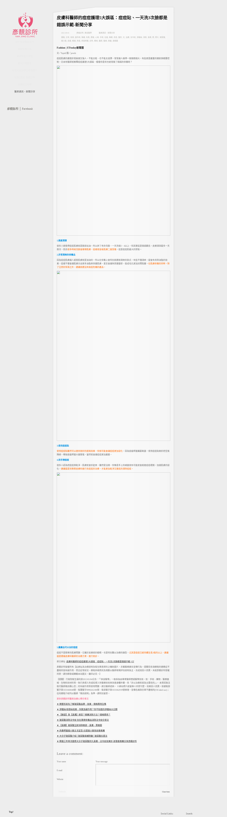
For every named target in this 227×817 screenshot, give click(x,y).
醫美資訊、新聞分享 (24, 91)
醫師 (100, 41)
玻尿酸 (162, 37)
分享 (67, 37)
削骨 (72, 37)
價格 (63, 37)
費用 (96, 41)
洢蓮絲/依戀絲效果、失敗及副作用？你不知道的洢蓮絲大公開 (88, 709)
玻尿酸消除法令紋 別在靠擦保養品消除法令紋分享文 (84, 720)
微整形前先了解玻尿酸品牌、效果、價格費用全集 (82, 704)
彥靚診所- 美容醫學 (84, 33)
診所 (91, 41)
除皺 (110, 41)
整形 (120, 37)
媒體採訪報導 (25, 84)
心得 (97, 37)
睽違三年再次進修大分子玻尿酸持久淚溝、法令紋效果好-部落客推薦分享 (93, 741)
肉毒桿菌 (84, 41)
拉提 (106, 37)
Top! (11, 812)
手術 (101, 37)
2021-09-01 (65, 33)
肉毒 (78, 41)
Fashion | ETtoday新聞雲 (70, 47)
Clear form (166, 792)
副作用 (77, 37)
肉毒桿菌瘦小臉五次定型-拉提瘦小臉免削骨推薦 (82, 730)
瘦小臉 (64, 41)
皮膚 (69, 41)
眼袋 (74, 41)
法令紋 (133, 37)
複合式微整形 (25, 63)
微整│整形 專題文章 (24, 77)
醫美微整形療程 (25, 56)
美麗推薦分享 (25, 49)
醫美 (105, 41)
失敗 (88, 37)
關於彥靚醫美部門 (24, 42)
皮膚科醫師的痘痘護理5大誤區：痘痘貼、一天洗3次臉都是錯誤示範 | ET (100, 661)
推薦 (111, 37)
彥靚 (92, 37)
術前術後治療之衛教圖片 (24, 70)
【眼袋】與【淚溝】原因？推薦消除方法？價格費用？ (84, 715)
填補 (83, 37)
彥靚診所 (132, 741)
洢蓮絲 (139, 37)
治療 (127, 37)
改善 (115, 37)
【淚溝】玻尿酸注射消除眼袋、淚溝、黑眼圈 (80, 725)
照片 (157, 37)
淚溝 (149, 37)
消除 (145, 37)
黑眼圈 (115, 41)
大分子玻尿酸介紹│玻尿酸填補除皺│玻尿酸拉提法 (83, 736)
